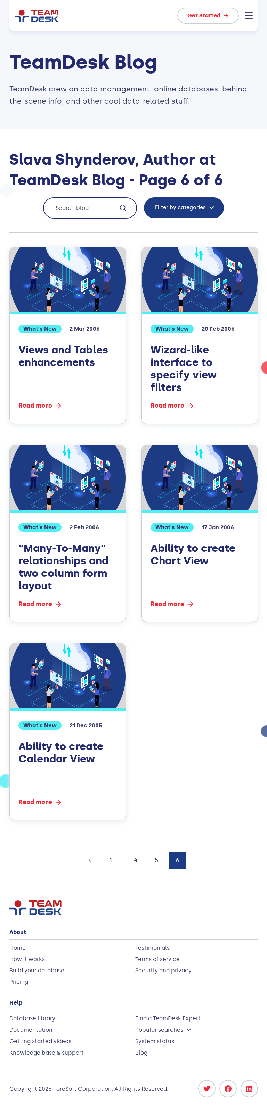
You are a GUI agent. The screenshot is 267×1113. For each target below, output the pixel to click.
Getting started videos (40, 1041)
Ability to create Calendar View (60, 752)
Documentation (30, 1029)
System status (154, 1041)
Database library (32, 1018)
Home (17, 947)
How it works (27, 959)
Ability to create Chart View (193, 554)
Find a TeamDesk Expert (168, 1018)
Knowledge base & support (46, 1052)
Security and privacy (163, 970)
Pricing (18, 982)
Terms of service (157, 959)
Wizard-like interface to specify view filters (184, 369)
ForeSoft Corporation (82, 1089)
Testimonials (152, 947)
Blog (141, 1052)
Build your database (36, 970)
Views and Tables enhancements (63, 356)
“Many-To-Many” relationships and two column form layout (63, 567)
